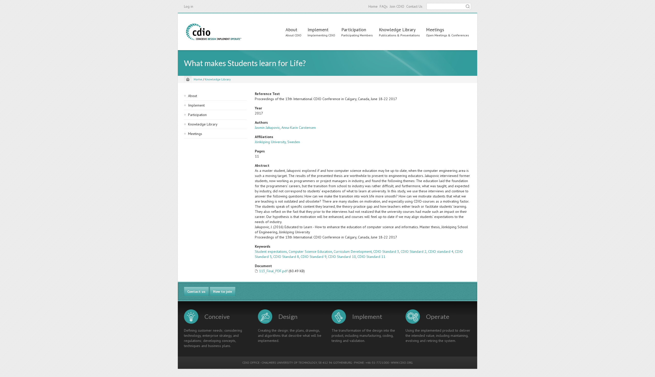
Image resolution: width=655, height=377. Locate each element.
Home (373, 6)
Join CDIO (397, 6)
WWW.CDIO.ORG (402, 362)
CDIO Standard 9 (313, 256)
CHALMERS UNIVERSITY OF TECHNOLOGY (289, 362)
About (291, 30)
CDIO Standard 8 (286, 256)
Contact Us (414, 6)
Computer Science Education (310, 251)
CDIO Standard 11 (371, 256)
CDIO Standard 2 (414, 251)
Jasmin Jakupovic (267, 127)
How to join (222, 291)
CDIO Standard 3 (386, 251)
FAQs (384, 6)
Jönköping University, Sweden (277, 142)
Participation (353, 30)
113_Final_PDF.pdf (273, 271)
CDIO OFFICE (250, 362)
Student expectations (271, 251)
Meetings (435, 30)
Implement (318, 30)
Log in (188, 6)
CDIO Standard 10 (342, 256)
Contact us (196, 291)
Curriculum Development (353, 251)
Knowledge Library (397, 30)
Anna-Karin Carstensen (298, 127)
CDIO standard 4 (440, 251)
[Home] (213, 32)
